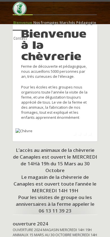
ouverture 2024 (30, 223)
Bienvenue (22, 22)
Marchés (67, 22)
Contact (20, 37)
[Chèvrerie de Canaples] (20, 9)
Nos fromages (45, 22)
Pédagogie (86, 22)
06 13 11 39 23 (55, 211)
